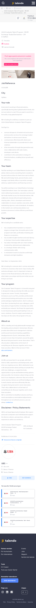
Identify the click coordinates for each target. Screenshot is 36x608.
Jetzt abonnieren (10, 580)
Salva (10, 478)
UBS (3, 463)
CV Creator (5, 567)
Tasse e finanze (8, 472)
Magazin (24, 554)
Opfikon (5, 37)
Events (23, 548)
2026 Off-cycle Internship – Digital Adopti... (18, 511)
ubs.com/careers (6, 350)
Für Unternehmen (6, 554)
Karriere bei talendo (27, 557)
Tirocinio (7, 41)
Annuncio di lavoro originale (13, 440)
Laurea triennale (9, 47)
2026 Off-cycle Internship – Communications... (17, 502)
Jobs (23, 551)
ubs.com (6, 466)
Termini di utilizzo (21, 602)
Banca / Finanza (8, 469)
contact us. (9, 402)
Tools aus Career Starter (9, 570)
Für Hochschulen (6, 551)
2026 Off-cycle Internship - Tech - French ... (20, 521)
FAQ (4, 602)
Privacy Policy (11, 602)
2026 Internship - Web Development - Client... (19, 492)
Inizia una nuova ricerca (11, 64)
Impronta (30, 602)
